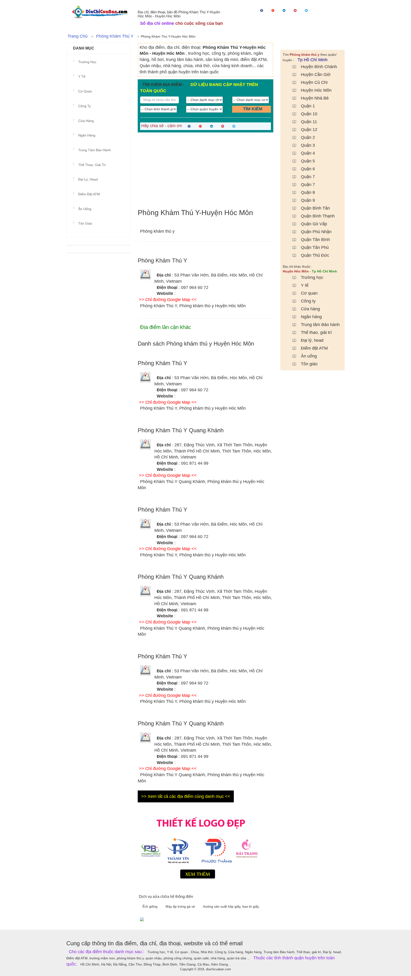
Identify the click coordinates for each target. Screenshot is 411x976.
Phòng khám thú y (114, 36)
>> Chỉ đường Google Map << (168, 299)
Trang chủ (78, 36)
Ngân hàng (311, 316)
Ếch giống (150, 906)
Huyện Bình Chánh (319, 66)
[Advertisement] (205, 170)
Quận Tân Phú (315, 247)
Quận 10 (309, 113)
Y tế (304, 285)
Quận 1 (308, 106)
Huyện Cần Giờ (316, 74)
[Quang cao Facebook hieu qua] (241, 919)
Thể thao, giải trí (316, 332)
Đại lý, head (312, 340)
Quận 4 (308, 153)
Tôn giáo (309, 364)
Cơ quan (309, 293)
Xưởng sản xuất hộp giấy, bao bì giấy (231, 906)
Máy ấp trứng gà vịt (181, 906)
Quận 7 (308, 176)
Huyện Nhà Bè (315, 98)
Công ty (308, 301)
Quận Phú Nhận (316, 231)
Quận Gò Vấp (314, 223)
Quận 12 (309, 129)
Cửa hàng (310, 309)
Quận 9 (308, 200)
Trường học (312, 277)
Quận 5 (308, 161)
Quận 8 (308, 192)
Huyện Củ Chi (314, 82)
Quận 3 (308, 145)
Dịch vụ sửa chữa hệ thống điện (166, 897)
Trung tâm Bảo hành (320, 324)
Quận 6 (308, 168)
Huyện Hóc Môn (316, 90)
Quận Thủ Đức (315, 255)
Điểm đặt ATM (314, 348)
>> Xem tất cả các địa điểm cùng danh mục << (185, 796)
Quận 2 (308, 137)
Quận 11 (309, 121)
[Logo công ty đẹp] (205, 847)
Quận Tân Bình (315, 239)
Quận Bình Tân (315, 208)
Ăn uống (309, 356)
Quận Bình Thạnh (318, 216)
